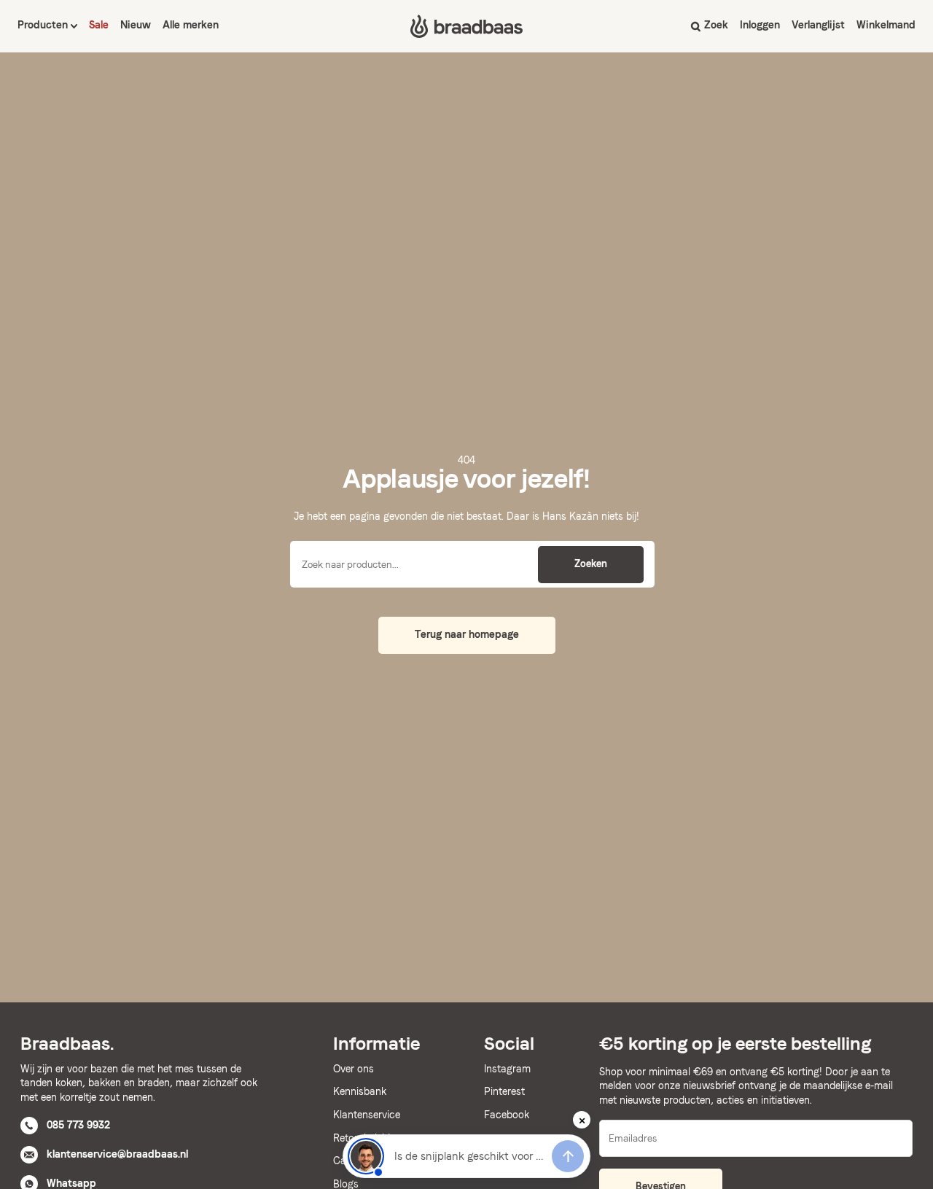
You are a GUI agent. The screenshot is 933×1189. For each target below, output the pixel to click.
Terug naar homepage (467, 634)
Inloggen (760, 25)
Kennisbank (359, 1091)
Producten (44, 25)
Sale (99, 25)
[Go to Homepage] (466, 26)
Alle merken (191, 25)
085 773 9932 (78, 1125)
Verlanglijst (818, 25)
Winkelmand (886, 25)
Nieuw (135, 25)
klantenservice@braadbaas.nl (117, 1154)
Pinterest (504, 1091)
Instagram (507, 1069)
